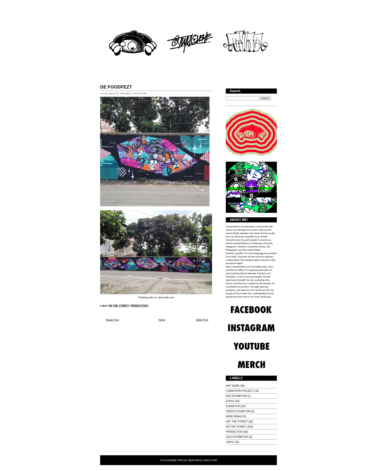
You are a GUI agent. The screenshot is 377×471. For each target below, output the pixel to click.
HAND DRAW (233, 416)
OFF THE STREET (237, 421)
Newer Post (112, 319)
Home (161, 319)
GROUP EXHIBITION (238, 411)
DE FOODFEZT (116, 86)
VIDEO (230, 442)
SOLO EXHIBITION (237, 436)
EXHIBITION (233, 406)
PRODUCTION (138, 305)
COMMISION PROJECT (240, 390)
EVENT (230, 401)
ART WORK (233, 385)
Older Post (202, 319)
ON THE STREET (118, 305)
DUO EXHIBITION (236, 395)
